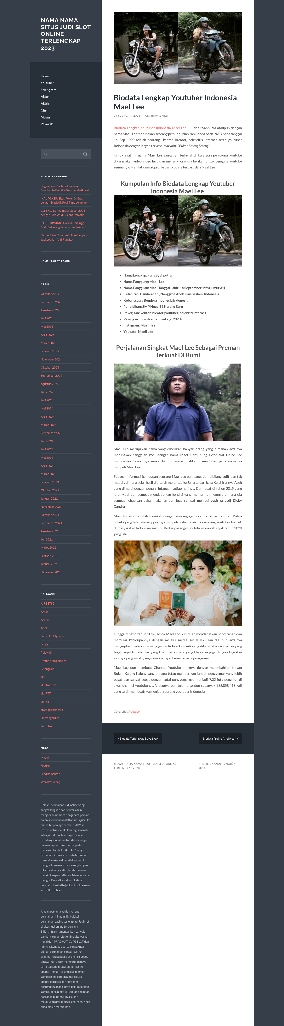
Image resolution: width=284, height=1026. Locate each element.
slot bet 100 (48, 685)
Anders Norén (225, 763)
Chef (44, 110)
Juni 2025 (47, 318)
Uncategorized (50, 718)
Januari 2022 (49, 498)
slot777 (46, 693)
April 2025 (47, 334)
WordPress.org (50, 782)
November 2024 (51, 359)
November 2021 (51, 506)
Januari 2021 (49, 564)
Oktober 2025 (50, 293)
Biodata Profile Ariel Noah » (220, 738)
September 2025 (51, 302)
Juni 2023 (47, 449)
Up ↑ (202, 768)
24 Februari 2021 (127, 115)
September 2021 (51, 523)
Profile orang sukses (53, 660)
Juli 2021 (47, 539)
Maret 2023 (48, 473)
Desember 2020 (51, 572)
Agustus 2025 (50, 310)
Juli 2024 (47, 392)
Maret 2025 (48, 343)
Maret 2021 (48, 547)
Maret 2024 (48, 424)
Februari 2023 (50, 482)
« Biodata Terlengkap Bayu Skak (138, 738)
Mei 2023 (47, 457)
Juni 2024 (47, 400)
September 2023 (51, 433)
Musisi (45, 117)
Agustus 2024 (50, 384)
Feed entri (47, 765)
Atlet (44, 628)
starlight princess (52, 709)
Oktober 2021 (50, 515)
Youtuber (47, 83)
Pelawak (47, 124)
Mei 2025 (47, 326)
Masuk (45, 757)
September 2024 (51, 375)
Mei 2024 (47, 408)
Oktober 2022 (50, 490)
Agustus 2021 (50, 531)
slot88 (45, 701)
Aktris (45, 104)
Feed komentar (50, 774)
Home (45, 76)
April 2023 (47, 465)
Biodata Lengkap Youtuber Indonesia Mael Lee (150, 128)
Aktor (45, 97)
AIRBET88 (47, 603)
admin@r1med (156, 115)
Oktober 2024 (50, 367)
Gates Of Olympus (52, 636)
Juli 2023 (47, 441)
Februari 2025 (50, 351)
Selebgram (48, 90)
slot (43, 677)
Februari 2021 (50, 555)
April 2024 (47, 416)
